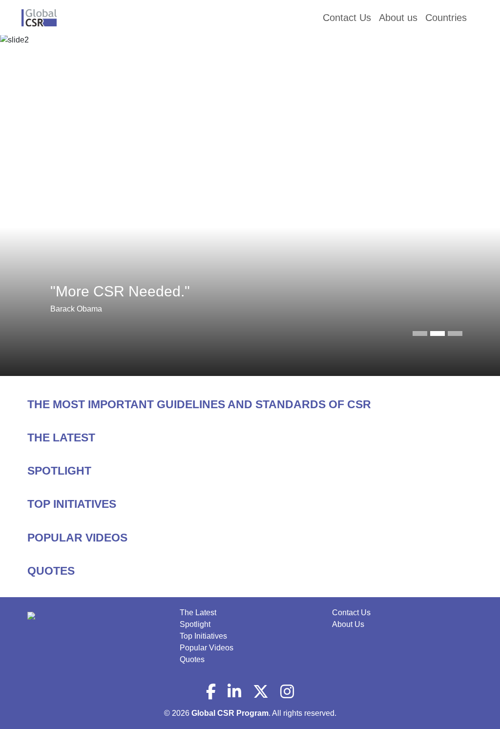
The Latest (198, 612)
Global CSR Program (230, 713)
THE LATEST (61, 437)
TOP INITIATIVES (71, 504)
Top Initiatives (203, 636)
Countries (446, 17)
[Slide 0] (420, 333)
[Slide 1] (437, 333)
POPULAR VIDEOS (77, 537)
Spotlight (195, 624)
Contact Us (351, 612)
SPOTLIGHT (59, 470)
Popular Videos (206, 648)
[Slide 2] (455, 333)
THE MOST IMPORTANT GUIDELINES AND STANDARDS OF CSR (199, 404)
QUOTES (51, 570)
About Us (348, 624)
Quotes (192, 659)
